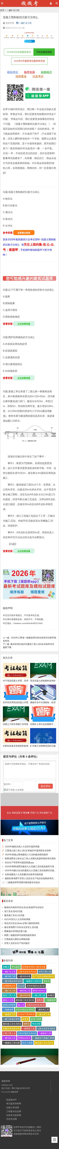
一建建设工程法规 (11, 1043)
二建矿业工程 (13, 10)
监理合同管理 (9, 1005)
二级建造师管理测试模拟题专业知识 (23, 882)
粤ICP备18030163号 (21, 1088)
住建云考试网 (12, 1107)
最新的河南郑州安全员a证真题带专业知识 (24, 907)
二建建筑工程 (44, 1033)
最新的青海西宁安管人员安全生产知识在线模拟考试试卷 (31, 878)
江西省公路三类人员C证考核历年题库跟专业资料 (28, 850)
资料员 (39, 1000)
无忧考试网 (11, 1119)
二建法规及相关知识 (12, 981)
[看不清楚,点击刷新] (14, 789)
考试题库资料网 (13, 1103)
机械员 (51, 995)
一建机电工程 (24, 990)
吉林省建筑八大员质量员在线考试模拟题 (24, 874)
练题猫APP (11, 1099)
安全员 (21, 986)
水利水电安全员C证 (35, 986)
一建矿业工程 (9, 971)
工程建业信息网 (13, 1111)
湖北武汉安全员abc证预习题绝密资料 (21, 923)
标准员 (25, 1019)
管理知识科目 (24, 1038)
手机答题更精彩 (44, 52)
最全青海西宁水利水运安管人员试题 (21, 927)
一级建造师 (50, 1000)
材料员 (26, 1024)
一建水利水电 (24, 976)
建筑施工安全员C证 (25, 1000)
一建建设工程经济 (32, 981)
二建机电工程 (42, 1009)
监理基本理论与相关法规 (34, 967)
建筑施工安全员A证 (44, 1043)
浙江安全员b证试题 (13, 911)
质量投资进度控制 (11, 1028)
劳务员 (46, 981)
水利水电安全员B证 (25, 1009)
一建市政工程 (9, 1038)
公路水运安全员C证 (35, 1005)
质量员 (6, 967)
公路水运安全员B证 (46, 1028)
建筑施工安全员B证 (12, 1024)
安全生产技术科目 (26, 1014)
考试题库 (15, 967)
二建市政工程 (9, 976)
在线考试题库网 (13, 1115)
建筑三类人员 (9, 995)
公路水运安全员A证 (27, 971)
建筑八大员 (8, 1000)
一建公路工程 (39, 995)
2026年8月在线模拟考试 (19, 52)
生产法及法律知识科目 (43, 976)
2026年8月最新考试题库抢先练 (29, 61)
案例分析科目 (39, 990)
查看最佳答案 (24, 233)
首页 (2, 10)
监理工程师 (36, 1019)
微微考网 (14, 1092)
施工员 (21, 1005)
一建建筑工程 (9, 1014)
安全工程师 (27, 1043)
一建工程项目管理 (11, 1019)
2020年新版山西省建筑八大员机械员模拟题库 (26, 854)
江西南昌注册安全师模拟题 (17, 939)
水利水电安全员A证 (27, 1033)
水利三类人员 (44, 971)
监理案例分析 (9, 986)
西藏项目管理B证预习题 (15, 931)
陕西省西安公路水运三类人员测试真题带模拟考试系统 (30, 858)
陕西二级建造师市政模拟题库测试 (20, 935)
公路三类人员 (9, 1033)
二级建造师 (8, 1009)
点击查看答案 (24, 324)
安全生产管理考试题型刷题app (19, 862)
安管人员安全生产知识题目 (17, 943)
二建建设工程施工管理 (43, 1038)
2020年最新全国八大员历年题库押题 (22, 846)
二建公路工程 (43, 1014)
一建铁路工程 (28, 1028)
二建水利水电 (24, 995)
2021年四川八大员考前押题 (17, 919)
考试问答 (36, 1024)
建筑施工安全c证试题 (14, 915)
